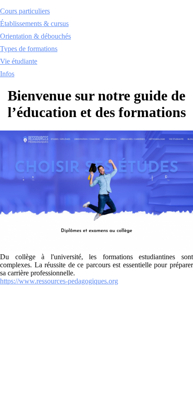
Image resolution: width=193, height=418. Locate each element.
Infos (7, 74)
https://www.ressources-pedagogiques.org (59, 281)
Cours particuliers (25, 11)
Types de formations (28, 48)
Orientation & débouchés (35, 36)
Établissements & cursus (34, 23)
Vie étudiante (18, 61)
